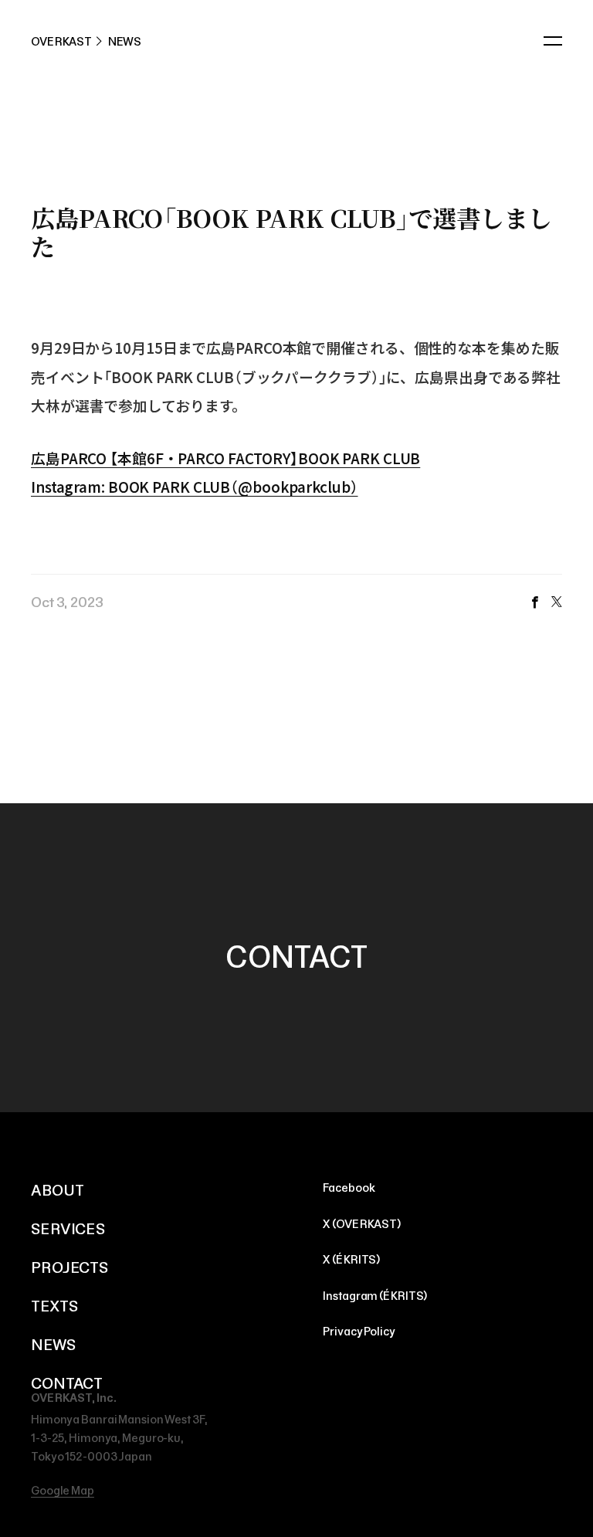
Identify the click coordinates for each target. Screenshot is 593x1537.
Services (68, 1228)
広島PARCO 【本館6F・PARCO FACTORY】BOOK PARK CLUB (225, 457)
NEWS (125, 42)
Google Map (62, 1490)
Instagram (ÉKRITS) (375, 1296)
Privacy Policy (359, 1331)
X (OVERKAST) (362, 1224)
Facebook (534, 602)
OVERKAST (61, 42)
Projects (69, 1267)
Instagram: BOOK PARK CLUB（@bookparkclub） (194, 486)
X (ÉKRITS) (351, 1260)
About (57, 1190)
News (53, 1344)
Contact (67, 1383)
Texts (54, 1306)
